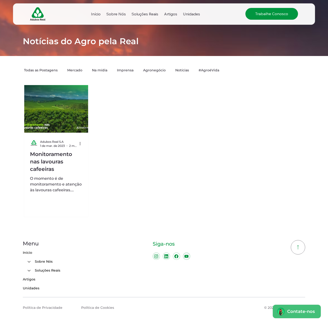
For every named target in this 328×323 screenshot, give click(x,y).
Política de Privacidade (42, 307)
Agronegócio (154, 70)
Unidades (31, 288)
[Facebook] (176, 256)
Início (27, 252)
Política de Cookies (97, 307)
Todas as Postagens (41, 70)
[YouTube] (186, 256)
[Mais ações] (82, 143)
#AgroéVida (209, 70)
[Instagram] (156, 256)
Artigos (29, 279)
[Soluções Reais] (29, 270)
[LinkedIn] (166, 256)
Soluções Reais (47, 270)
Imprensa (125, 70)
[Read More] (298, 247)
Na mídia (99, 70)
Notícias (182, 70)
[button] (116, 14)
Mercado (74, 70)
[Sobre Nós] (29, 261)
